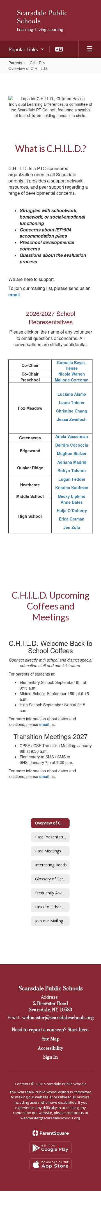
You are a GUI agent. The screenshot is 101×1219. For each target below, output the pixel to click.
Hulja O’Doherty (72, 510)
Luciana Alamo (72, 394)
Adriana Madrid (71, 462)
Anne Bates (72, 502)
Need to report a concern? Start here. (50, 1029)
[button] (26, 49)
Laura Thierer (71, 402)
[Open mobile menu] (90, 49)
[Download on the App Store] (50, 1164)
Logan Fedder (71, 479)
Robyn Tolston (72, 470)
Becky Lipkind (72, 496)
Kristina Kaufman (71, 487)
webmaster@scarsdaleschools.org (58, 1017)
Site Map (50, 1038)
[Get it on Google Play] (50, 1147)
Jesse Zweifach (72, 419)
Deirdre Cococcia (71, 445)
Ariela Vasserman (71, 436)
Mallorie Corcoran (72, 380)
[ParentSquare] (50, 1133)
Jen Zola (71, 527)
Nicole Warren (71, 374)
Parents (15, 62)
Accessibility (50, 1048)
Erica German (71, 519)
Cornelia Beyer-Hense (71, 365)
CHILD (36, 62)
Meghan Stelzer (71, 453)
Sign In (50, 1057)
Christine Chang (71, 411)
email (14, 294)
